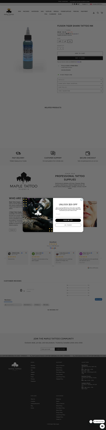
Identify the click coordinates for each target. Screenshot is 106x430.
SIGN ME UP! (68, 220)
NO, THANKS (68, 225)
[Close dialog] (81, 200)
